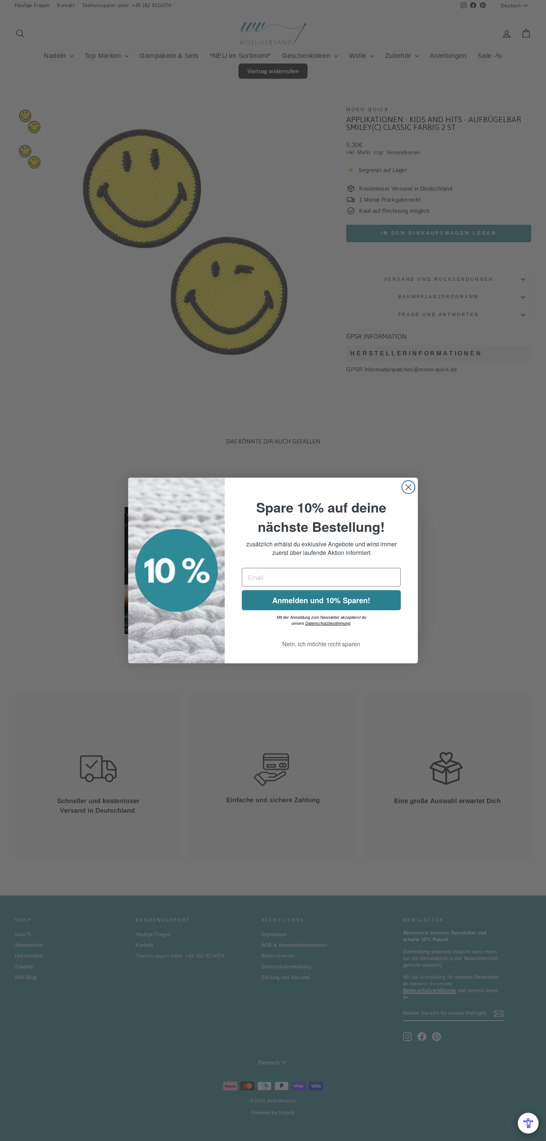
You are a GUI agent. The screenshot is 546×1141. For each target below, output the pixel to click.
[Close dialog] (408, 487)
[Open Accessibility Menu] (528, 1123)
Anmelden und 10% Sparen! (321, 600)
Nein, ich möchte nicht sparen (321, 644)
